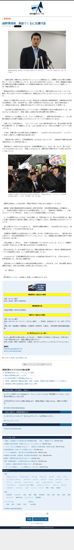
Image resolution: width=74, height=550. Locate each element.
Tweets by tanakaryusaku (12, 429)
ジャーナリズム (9, 501)
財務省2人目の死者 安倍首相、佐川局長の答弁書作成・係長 (23, 455)
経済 (53, 495)
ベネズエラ (9, 488)
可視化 (19, 504)
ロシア (41, 488)
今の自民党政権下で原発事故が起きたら (18, 378)
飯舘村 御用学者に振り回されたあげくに (17, 458)
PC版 (29, 519)
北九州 (6, 358)
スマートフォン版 (40, 519)
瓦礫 (16, 358)
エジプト (35, 479)
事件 (13, 504)
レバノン (34, 488)
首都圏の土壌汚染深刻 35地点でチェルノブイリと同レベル (22, 444)
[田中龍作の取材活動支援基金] (14, 408)
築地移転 (38, 497)
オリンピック (29, 497)
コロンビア (58, 479)
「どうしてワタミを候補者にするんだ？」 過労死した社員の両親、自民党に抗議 (29, 446)
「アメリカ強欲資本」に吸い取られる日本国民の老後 (20, 452)
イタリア (51, 477)
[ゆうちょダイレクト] (11, 420)
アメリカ (34, 477)
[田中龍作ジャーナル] (37, 14)
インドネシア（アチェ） (13, 479)
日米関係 (41, 495)
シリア (66, 479)
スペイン (9, 482)
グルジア (43, 479)
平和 (24, 504)
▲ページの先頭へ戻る (37, 523)
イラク (59, 477)
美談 (25, 358)
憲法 (58, 495)
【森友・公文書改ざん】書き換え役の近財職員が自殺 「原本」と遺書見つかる (28, 441)
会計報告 (33, 504)
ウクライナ (27, 479)
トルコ (37, 482)
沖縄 (48, 495)
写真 (7, 504)
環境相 (13, 358)
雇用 (63, 495)
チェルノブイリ (28, 482)
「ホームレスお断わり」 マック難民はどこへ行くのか (21, 467)
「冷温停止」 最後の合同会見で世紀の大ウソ (18, 464)
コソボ (51, 479)
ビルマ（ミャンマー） (43, 485)
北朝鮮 (58, 488)
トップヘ (37, 364)
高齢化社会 (19, 497)
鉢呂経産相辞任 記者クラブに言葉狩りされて (18, 449)
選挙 (30, 495)
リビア (27, 488)
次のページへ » (46, 364)
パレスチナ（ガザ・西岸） (26, 485)
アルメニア (43, 477)
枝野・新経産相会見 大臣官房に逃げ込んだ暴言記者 (20, 461)
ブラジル (63, 485)
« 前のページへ (28, 364)
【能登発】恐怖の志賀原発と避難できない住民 (22, 384)
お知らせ (31, 501)
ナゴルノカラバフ (47, 482)
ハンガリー (58, 482)
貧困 (35, 495)
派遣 (69, 495)
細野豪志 (21, 358)
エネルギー (17, 495)
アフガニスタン (24, 477)
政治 (25, 495)
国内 (5, 492)
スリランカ (17, 482)
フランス (55, 485)
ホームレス (9, 497)
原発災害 (7, 19)
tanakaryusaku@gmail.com (13, 349)
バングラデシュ (11, 485)
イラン (65, 477)
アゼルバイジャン (11, 477)
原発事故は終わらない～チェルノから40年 (19, 372)
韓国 (52, 488)
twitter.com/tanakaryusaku (12, 351)
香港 (47, 488)
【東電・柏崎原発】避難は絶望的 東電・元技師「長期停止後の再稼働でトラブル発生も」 (36, 381)
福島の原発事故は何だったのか (15, 375)
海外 (5, 474)
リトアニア (19, 488)
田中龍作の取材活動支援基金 (13, 508)
